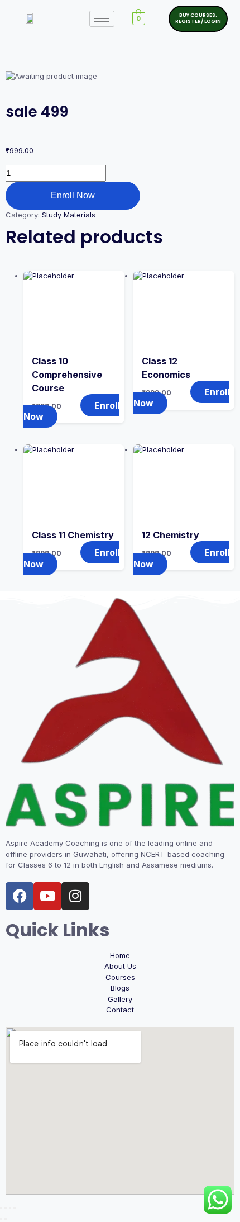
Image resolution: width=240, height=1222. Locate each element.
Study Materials (68, 214)
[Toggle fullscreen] (5, 1208)
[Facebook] (19, 896)
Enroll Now (73, 195)
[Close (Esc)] (14, 1208)
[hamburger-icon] (101, 19)
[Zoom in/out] (1, 1208)
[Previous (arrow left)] (1, 1219)
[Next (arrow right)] (5, 1219)
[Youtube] (47, 896)
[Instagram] (75, 896)
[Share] (10, 1208)
